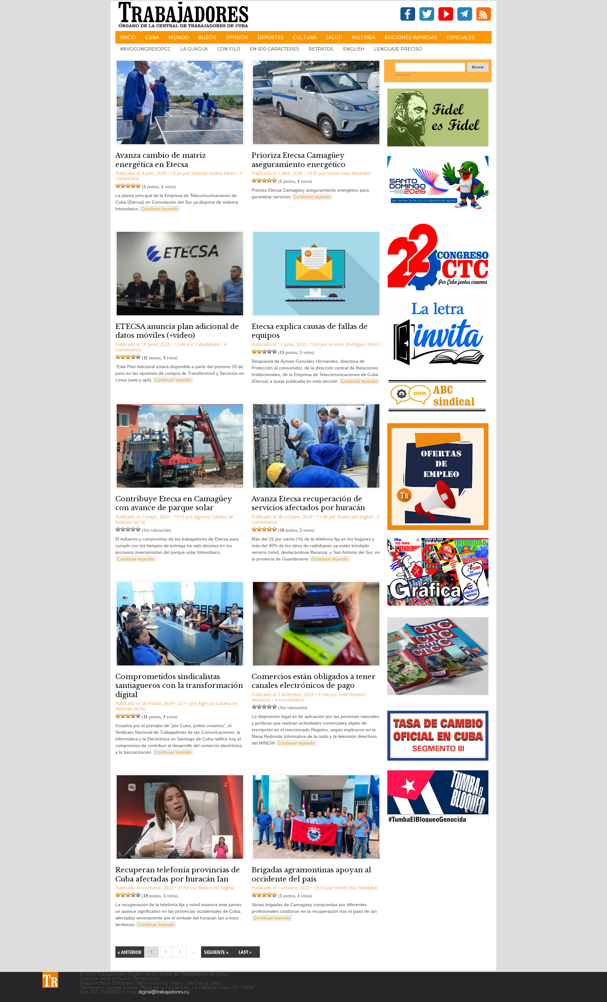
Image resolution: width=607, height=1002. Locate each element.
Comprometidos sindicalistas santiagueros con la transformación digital (179, 685)
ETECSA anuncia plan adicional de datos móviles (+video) (177, 331)
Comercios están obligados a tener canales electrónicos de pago (313, 681)
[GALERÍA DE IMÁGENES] (437, 603)
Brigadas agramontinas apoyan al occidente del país (311, 874)
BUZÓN (207, 37)
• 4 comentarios (288, 700)
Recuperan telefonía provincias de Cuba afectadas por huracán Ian (177, 874)
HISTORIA (363, 37)
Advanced (402, 75)
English (354, 49)
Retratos (321, 49)
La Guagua (194, 49)
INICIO (128, 37)
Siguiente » (215, 952)
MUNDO (179, 37)
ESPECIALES (460, 37)
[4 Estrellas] (133, 185)
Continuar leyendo (159, 208)
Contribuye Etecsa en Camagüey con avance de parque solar (173, 503)
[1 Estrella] (117, 185)
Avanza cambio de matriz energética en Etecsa (160, 160)
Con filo (228, 49)
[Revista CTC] (437, 695)
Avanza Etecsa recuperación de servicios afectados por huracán (308, 503)
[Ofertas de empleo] (437, 476)
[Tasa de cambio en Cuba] (437, 758)
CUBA (152, 37)
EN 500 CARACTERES (274, 49)
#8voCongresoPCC (145, 49)
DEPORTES (271, 37)
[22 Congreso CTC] (437, 288)
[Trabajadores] (50, 980)
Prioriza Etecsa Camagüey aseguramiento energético (299, 160)
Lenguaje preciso (398, 49)
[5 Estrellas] (138, 185)
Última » (245, 952)
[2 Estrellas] (123, 185)
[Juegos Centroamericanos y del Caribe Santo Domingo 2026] (437, 211)
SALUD (334, 37)
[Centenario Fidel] (437, 144)
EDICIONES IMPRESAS (411, 37)
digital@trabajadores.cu (163, 992)
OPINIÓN (237, 37)
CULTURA (304, 37)
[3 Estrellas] (128, 185)
